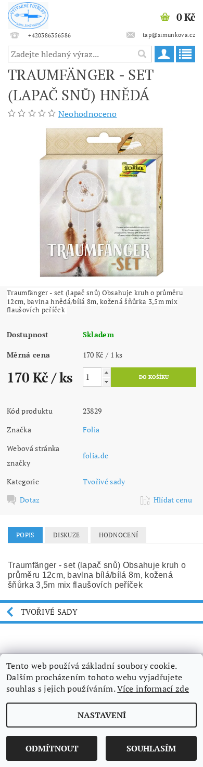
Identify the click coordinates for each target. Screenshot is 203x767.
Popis (25, 535)
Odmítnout (52, 748)
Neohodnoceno (87, 114)
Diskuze (66, 535)
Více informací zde (153, 688)
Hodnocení (118, 535)
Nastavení (102, 715)
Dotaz (30, 500)
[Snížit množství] (106, 382)
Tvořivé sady (104, 481)
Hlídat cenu (173, 500)
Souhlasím (151, 748)
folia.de (96, 455)
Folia (91, 429)
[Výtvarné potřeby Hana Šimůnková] (28, 13)
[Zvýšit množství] (106, 372)
